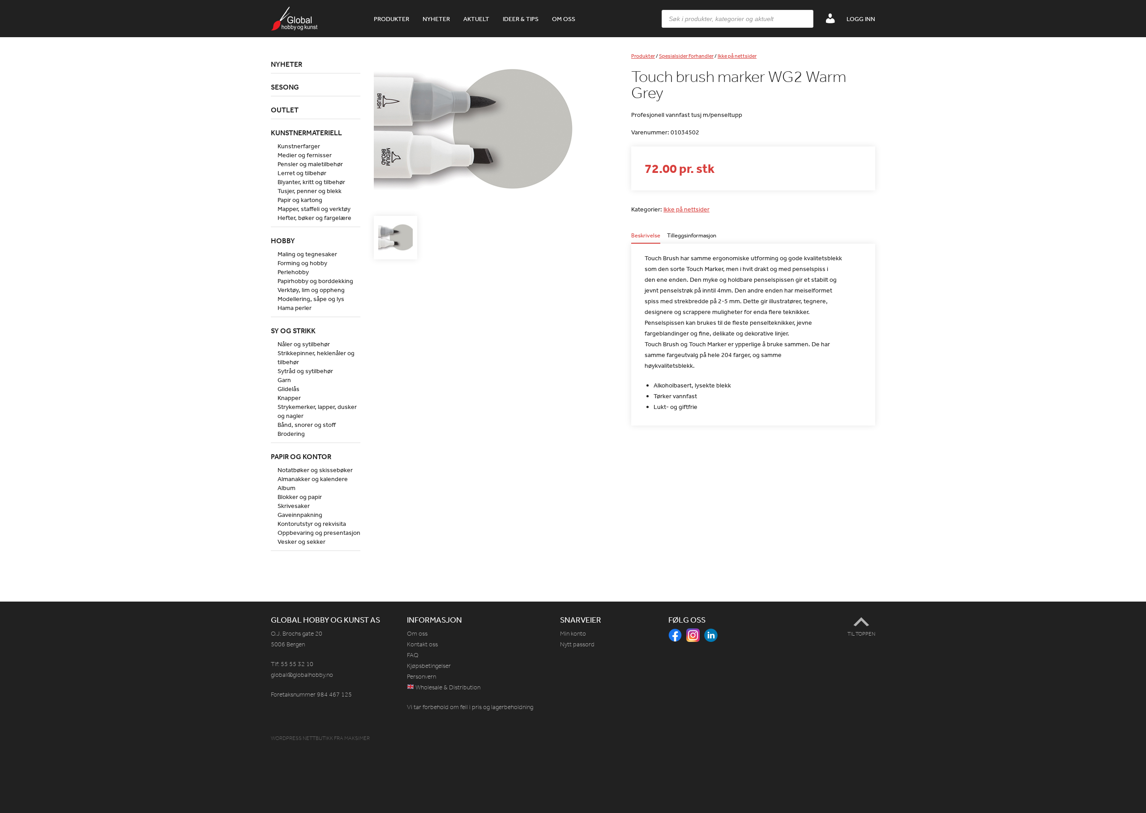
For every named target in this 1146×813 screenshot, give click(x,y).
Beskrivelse (645, 235)
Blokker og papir (300, 497)
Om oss (563, 19)
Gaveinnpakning (300, 515)
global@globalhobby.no (302, 675)
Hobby (283, 240)
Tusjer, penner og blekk (310, 191)
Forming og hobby (302, 263)
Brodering (291, 434)
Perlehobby (293, 272)
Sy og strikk (293, 330)
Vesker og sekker (301, 542)
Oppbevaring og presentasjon (319, 533)
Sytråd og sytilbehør (305, 371)
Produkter (391, 19)
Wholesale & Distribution (447, 687)
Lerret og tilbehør (302, 173)
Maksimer (357, 738)
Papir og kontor (301, 456)
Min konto (573, 633)
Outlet (285, 109)
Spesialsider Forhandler (686, 56)
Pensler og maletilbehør (310, 164)
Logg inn (861, 19)
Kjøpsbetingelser (429, 666)
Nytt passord (577, 644)
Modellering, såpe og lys (311, 299)
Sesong (285, 86)
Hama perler (295, 308)
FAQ (413, 655)
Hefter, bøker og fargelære (314, 218)
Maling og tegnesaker (307, 254)
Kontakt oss (422, 644)
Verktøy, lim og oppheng (311, 290)
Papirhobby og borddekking (315, 281)
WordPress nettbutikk (302, 738)
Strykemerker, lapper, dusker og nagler (317, 411)
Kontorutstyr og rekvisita (312, 524)
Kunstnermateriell (306, 132)
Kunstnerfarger (299, 146)
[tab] (645, 238)
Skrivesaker (294, 506)
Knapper (289, 398)
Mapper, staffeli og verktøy (314, 209)
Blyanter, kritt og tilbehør (311, 182)
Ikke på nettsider (737, 56)
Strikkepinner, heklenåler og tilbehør (316, 357)
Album (286, 488)
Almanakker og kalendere (313, 479)
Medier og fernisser (305, 155)
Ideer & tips (521, 19)
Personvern (421, 676)
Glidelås (288, 389)
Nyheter (436, 19)
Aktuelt (476, 19)
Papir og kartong (300, 200)
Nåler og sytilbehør (304, 344)
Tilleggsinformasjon (691, 235)
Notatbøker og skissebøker (315, 470)
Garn (284, 380)
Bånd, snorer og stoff (307, 425)
